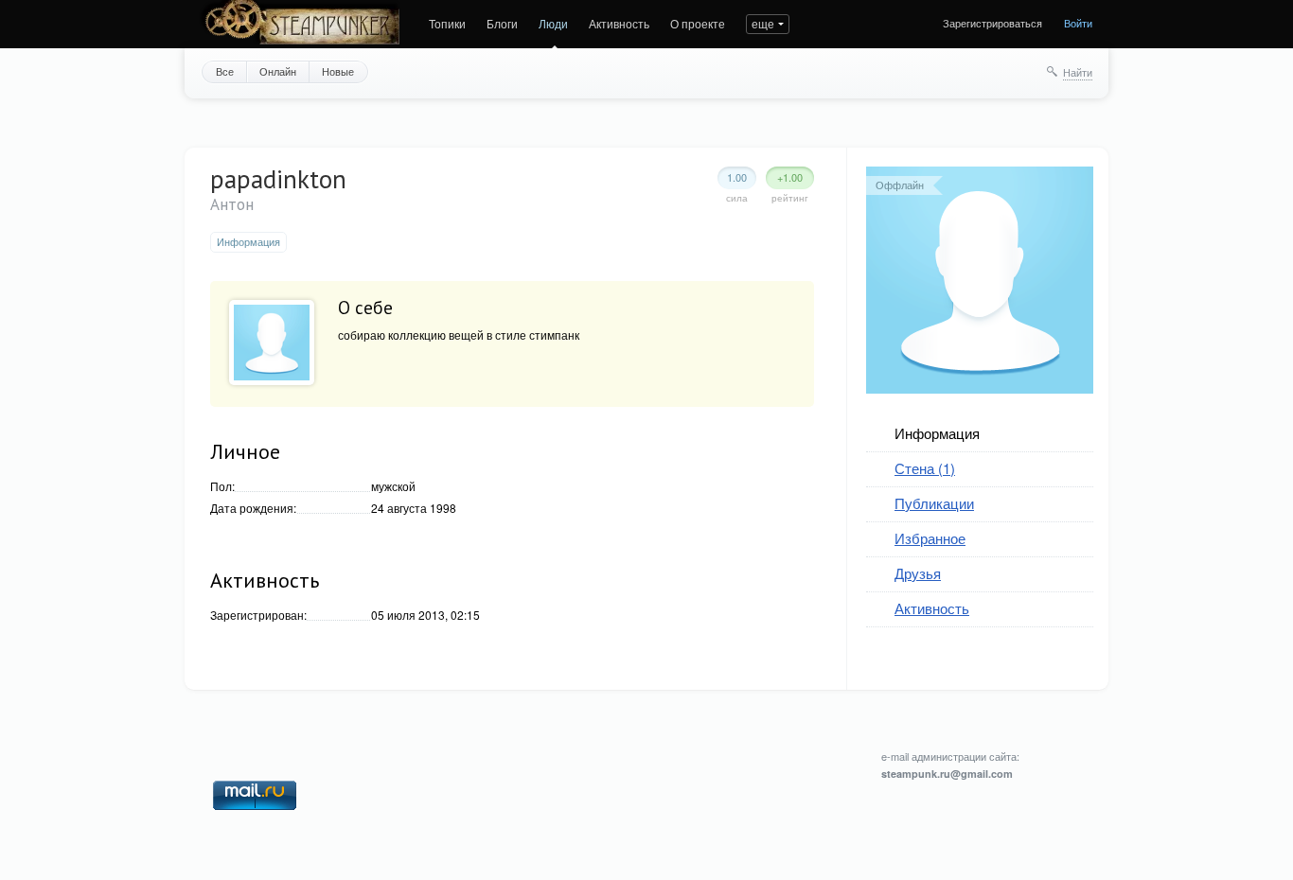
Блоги (502, 23)
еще (763, 23)
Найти (1077, 71)
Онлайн (277, 71)
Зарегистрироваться (992, 22)
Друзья (917, 573)
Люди (553, 23)
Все (225, 71)
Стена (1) (924, 468)
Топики (447, 23)
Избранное (929, 538)
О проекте (697, 23)
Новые (338, 71)
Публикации (934, 503)
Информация (937, 433)
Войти (1078, 22)
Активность (619, 23)
